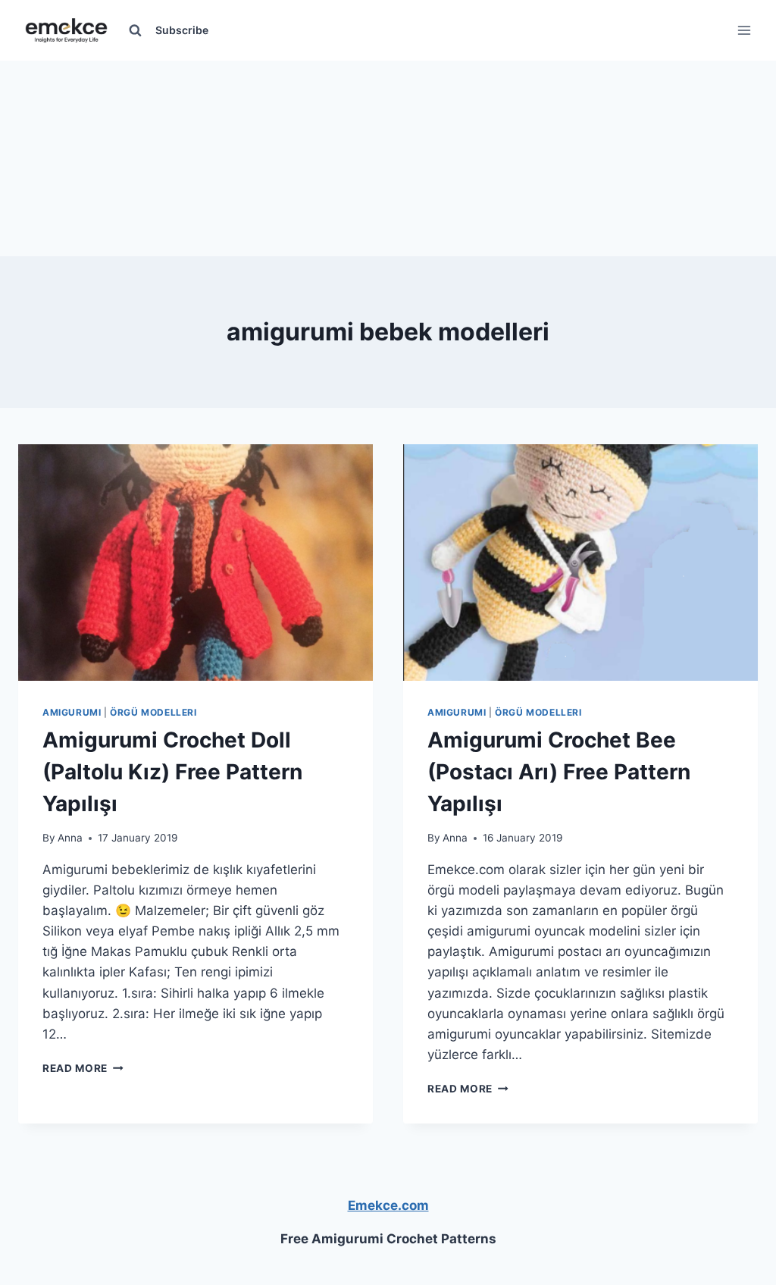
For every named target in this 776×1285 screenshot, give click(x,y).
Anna (70, 838)
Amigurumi (71, 712)
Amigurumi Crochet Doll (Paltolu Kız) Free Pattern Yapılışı (172, 771)
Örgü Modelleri (153, 712)
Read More (83, 1068)
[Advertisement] (388, 155)
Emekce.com (388, 1205)
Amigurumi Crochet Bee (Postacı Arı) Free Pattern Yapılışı (558, 771)
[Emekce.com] (66, 30)
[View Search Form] (135, 30)
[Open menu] (744, 30)
